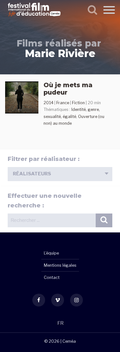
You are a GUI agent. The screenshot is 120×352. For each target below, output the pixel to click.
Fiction (78, 102)
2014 (48, 102)
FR (60, 323)
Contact (52, 277)
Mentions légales (60, 265)
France (62, 102)
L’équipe (51, 253)
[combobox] (60, 174)
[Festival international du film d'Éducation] (34, 17)
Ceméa (69, 341)
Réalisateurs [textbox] (32, 174)
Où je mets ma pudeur (68, 88)
